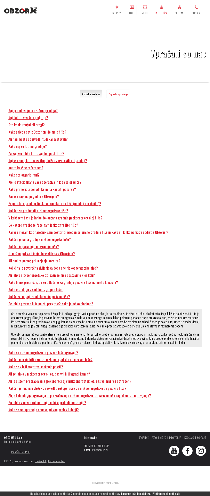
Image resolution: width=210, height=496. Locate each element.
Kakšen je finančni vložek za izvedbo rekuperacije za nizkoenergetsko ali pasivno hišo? (67, 388)
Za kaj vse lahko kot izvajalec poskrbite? (36, 153)
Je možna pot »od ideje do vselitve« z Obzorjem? (41, 253)
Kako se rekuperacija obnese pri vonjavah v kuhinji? (43, 409)
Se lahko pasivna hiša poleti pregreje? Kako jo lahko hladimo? (50, 303)
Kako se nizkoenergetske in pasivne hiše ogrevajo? (43, 352)
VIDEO (145, 13)
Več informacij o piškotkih (166, 494)
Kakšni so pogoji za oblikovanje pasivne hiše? (39, 296)
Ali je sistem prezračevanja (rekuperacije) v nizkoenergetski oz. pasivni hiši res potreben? (69, 381)
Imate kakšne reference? (25, 167)
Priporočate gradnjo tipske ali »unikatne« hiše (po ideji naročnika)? (54, 203)
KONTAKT (196, 13)
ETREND (115, 482)
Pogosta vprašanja (118, 94)
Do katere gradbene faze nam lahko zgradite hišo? (43, 225)
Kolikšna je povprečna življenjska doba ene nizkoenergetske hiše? (53, 268)
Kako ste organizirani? (24, 175)
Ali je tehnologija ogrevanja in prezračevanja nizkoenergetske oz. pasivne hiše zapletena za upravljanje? (79, 395)
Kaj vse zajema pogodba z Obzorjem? (33, 196)
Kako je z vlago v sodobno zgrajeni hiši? (35, 289)
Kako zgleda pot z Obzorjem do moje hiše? (37, 132)
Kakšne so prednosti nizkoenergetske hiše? (38, 210)
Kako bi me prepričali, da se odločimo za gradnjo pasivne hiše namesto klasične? (63, 282)
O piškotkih (40, 461)
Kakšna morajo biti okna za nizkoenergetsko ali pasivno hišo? (50, 359)
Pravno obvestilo (56, 461)
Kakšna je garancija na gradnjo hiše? (33, 246)
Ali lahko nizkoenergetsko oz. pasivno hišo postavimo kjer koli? (51, 275)
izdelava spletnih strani (101, 482)
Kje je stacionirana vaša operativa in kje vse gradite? (44, 182)
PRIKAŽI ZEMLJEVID (20, 452)
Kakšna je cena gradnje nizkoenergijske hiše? (39, 239)
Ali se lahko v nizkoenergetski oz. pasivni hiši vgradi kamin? (49, 374)
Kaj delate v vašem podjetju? (28, 117)
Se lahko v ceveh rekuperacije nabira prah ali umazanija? (47, 402)
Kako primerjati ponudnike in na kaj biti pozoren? (42, 189)
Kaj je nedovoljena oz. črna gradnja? (33, 110)
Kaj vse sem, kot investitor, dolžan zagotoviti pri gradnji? (47, 160)
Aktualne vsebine (91, 94)
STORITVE (117, 13)
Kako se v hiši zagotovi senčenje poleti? (35, 366)
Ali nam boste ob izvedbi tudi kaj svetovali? (38, 139)
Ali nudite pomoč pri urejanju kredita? (34, 260)
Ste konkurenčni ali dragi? (26, 124)
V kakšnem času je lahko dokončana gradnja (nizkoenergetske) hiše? (55, 217)
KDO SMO (180, 13)
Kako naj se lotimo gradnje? (27, 146)
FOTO (132, 13)
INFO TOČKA (161, 13)
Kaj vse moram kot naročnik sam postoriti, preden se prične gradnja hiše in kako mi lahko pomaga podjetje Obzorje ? (88, 232)
